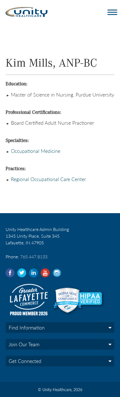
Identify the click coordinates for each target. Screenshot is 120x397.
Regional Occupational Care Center (48, 178)
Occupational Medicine (34, 150)
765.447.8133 (33, 256)
